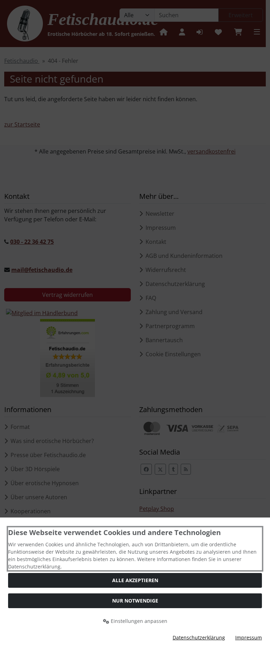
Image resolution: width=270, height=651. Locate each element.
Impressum (248, 637)
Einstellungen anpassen (138, 621)
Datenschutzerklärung (199, 637)
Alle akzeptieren (135, 580)
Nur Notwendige (135, 600)
